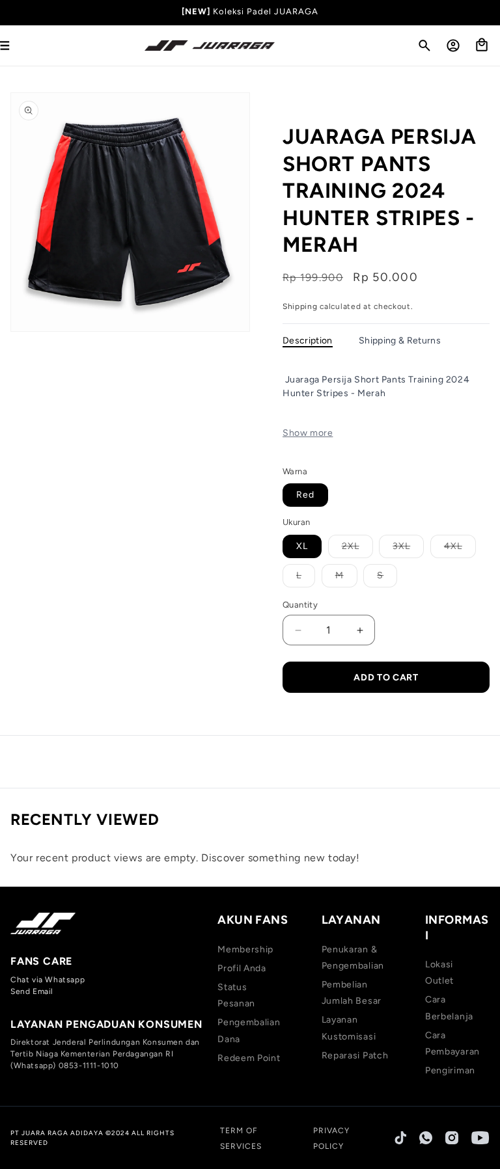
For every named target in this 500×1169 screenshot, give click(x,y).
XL (302, 546)
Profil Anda (241, 968)
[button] (424, 45)
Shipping (300, 306)
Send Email (31, 991)
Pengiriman (450, 1070)
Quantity (300, 605)
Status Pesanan (236, 995)
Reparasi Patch (355, 1055)
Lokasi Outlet (439, 972)
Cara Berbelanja (449, 1007)
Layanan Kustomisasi (349, 1027)
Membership (245, 949)
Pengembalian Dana (248, 1030)
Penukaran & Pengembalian (353, 957)
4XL (460, 549)
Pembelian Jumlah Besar (352, 992)
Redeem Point (248, 1058)
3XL (408, 549)
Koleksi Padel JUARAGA (265, 11)
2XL (357, 549)
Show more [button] (308, 432)
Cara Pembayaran (452, 1043)
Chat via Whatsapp (47, 979)
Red (305, 494)
